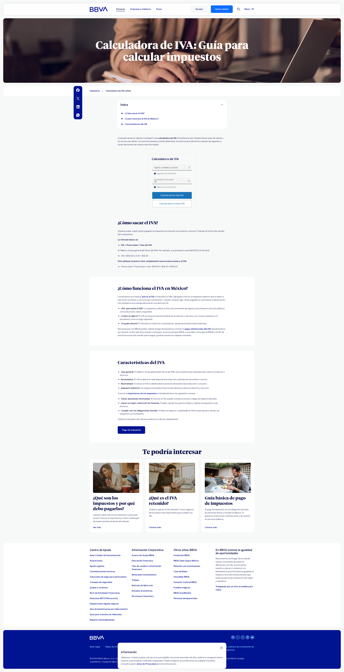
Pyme (159, 9)
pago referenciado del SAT (198, 329)
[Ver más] (116, 478)
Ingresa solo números (166, 173)
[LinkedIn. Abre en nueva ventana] (247, 637)
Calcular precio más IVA (172, 195)
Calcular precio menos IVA (172, 204)
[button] (199, 9)
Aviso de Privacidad (146, 664)
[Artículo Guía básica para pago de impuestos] (228, 478)
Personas (120, 9)
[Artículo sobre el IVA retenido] (172, 478)
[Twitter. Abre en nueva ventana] (238, 637)
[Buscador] (238, 9)
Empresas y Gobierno (140, 9)
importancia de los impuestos (142, 393)
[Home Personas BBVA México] (99, 9)
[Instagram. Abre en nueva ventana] (243, 637)
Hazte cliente (221, 9)
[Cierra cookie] (221, 647)
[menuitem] (78, 90)
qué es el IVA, (148, 296)
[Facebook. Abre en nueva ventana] (233, 637)
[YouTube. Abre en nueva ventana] (252, 637)
